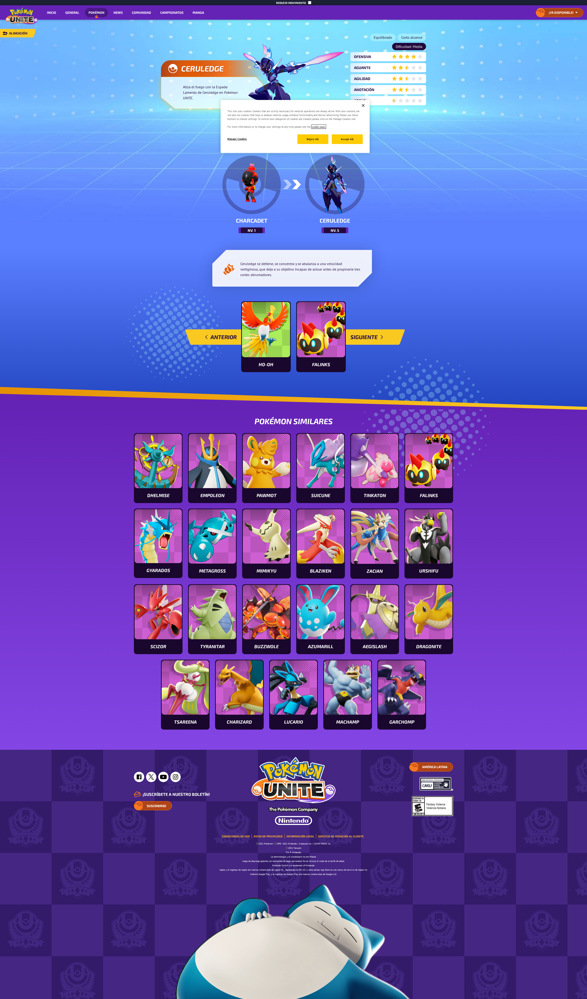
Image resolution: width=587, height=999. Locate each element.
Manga (198, 12)
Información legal (300, 836)
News (118, 12)
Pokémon (96, 12)
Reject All (313, 139)
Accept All (347, 139)
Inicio (51, 12)
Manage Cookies (237, 139)
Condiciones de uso (236, 836)
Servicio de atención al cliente (341, 836)
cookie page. (319, 126)
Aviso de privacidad (268, 836)
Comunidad (141, 12)
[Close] (363, 105)
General (72, 12)
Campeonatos (171, 12)
